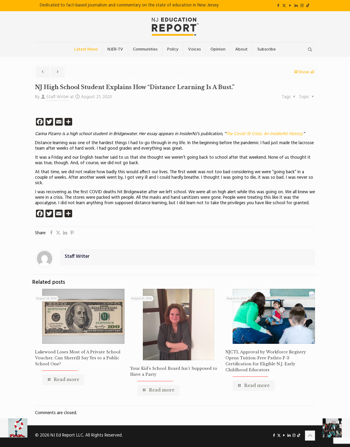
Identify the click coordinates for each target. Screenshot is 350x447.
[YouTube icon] (290, 6)
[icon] (307, 6)
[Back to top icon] (310, 436)
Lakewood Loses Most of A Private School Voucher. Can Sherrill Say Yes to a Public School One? (77, 358)
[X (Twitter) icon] (284, 6)
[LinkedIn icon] (296, 6)
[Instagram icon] (302, 6)
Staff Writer (57, 97)
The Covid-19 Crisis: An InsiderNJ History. (264, 133)
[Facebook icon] (278, 6)
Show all (306, 72)
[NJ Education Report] (175, 26)
